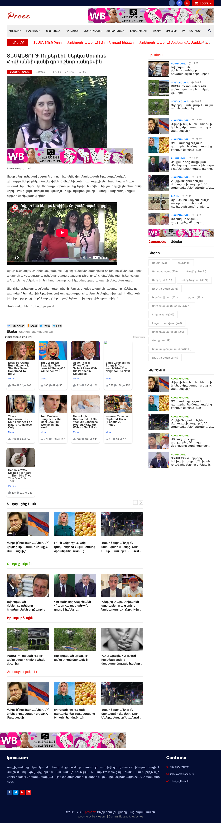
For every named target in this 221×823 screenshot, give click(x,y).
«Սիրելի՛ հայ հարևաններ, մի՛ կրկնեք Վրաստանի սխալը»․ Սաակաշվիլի (28, 714)
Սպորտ (157, 31)
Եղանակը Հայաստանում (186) (171, 349)
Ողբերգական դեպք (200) (168, 331)
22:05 (195, 63)
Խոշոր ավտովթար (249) (167, 323)
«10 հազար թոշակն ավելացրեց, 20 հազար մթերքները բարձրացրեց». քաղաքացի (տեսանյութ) (120, 549)
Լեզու (204, 3)
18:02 (197, 101)
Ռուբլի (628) (159, 262)
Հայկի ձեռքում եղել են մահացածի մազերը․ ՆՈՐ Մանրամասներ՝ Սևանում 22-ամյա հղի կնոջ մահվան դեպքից (74, 551)
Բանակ (175, 196)
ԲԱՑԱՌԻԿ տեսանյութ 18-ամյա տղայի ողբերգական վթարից (26, 660)
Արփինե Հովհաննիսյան (36, 331)
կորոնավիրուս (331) (165, 297)
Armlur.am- (13, 168)
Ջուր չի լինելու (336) (165, 288)
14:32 (198, 215)
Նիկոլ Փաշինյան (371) (194, 280)
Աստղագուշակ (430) (165, 271)
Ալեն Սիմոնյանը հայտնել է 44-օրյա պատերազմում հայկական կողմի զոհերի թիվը (190, 205)
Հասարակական (116, 31)
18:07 (197, 82)
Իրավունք (72, 31)
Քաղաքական (33, 31)
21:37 (198, 139)
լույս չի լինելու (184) (165, 357)
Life (183, 31)
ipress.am (90, 812)
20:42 (188, 196)
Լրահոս (155, 55)
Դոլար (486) (183, 262)
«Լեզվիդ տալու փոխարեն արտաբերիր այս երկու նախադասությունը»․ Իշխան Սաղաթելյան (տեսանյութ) (122, 607)
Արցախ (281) (194, 297)
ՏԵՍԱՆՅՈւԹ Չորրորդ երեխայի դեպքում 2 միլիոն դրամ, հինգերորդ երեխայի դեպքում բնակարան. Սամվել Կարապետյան (192, 464)
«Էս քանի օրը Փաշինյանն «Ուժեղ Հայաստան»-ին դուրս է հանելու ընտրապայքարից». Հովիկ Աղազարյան (73, 609)
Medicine (171, 31)
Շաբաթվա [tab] (157, 242)
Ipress (41, 72)
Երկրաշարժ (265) (163, 314)
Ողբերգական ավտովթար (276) (171, 306)
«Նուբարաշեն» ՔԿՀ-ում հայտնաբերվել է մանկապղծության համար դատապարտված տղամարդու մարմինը (120, 663)
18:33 (195, 158)
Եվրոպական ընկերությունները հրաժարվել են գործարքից (26, 606)
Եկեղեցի (195, 31)
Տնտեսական (53, 31)
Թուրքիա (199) (161, 340)
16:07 (198, 120)
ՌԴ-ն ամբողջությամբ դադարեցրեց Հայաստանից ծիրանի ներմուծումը (27, 547)
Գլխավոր (15, 31)
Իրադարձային (139, 31)
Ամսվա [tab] (176, 242)
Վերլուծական (92, 31)
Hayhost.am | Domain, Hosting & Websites (117, 816)
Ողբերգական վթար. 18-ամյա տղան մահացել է (71, 658)
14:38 (198, 177)
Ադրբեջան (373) (162, 280)
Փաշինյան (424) (196, 271)
